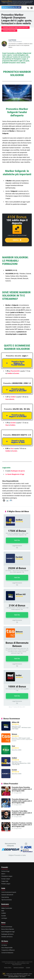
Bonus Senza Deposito (7, 929)
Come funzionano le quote (8, 892)
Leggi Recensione (17, 545)
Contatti (28, 967)
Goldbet (9, 373)
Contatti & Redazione (7, 952)
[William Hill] (9, 602)
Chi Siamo (4, 945)
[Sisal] (5, 754)
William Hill (21, 594)
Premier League (5, 883)
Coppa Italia (4, 881)
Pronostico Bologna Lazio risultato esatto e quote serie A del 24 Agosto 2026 (22, 801)
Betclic (12, 399)
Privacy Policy (7, 967)
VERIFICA (16, 240)
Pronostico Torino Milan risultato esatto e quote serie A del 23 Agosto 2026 (22, 812)
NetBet (18, 675)
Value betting (5, 897)
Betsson (19, 632)
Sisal (7, 425)
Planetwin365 (15, 371)
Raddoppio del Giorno (7, 934)
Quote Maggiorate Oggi (8, 931)
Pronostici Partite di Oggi (9, 30)
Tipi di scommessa (6, 899)
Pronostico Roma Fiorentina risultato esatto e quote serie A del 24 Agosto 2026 (22, 789)
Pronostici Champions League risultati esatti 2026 (15, 27)
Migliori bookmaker (6, 908)
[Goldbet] (9, 527)
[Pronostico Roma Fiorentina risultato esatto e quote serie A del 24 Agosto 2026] (5, 795)
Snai (6, 399)
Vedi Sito (17, 540)
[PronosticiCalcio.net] (11, 7)
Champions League (6, 876)
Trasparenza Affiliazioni (8, 950)
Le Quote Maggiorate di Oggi (14, 474)
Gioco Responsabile (6, 947)
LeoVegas (4, 918)
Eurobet (16, 373)
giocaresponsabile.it (13, 976)
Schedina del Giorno (7, 936)
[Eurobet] (9, 565)
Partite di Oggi (5, 871)
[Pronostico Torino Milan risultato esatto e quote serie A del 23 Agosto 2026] (5, 819)
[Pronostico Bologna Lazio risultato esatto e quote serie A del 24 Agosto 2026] (5, 807)
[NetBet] (9, 683)
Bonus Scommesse (6, 926)
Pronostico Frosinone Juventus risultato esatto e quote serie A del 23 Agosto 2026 (22, 824)
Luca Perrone (12, 40)
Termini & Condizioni (18, 967)
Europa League (5, 878)
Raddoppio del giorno (18, 471)
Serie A (3, 873)
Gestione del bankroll (7, 894)
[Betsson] (9, 639)
